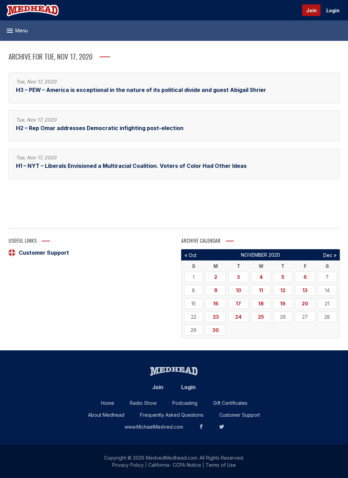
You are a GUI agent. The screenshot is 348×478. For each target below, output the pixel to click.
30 (215, 330)
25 (261, 317)
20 (305, 303)
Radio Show (143, 403)
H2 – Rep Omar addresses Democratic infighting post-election (100, 128)
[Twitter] (221, 427)
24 (238, 317)
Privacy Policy (128, 465)
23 (216, 317)
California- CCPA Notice (174, 465)
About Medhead (106, 415)
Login (333, 10)
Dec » (329, 255)
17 (238, 303)
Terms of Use (221, 465)
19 (282, 303)
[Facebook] (201, 427)
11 (261, 290)
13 (305, 290)
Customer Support (44, 252)
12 (282, 290)
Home (107, 403)
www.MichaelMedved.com (153, 427)
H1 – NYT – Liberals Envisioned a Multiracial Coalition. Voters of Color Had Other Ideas (131, 166)
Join (311, 10)
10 (238, 290)
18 (261, 303)
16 (216, 303)
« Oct (190, 255)
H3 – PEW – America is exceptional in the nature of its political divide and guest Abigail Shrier (141, 90)
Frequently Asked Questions (172, 415)
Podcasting (184, 403)
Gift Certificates (230, 403)
